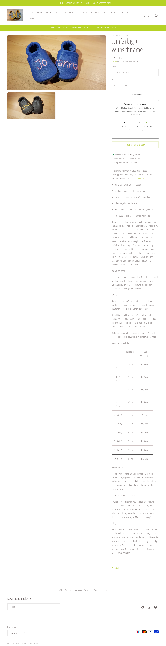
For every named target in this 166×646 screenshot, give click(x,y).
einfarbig (141, 178)
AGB (60, 589)
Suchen (68, 589)
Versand (114, 62)
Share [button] (117, 567)
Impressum (78, 589)
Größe (114, 67)
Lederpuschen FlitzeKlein (20, 643)
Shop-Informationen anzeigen (125, 162)
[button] (43, 12)
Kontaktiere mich (100, 589)
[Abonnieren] (56, 606)
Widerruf (87, 589)
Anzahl (114, 79)
